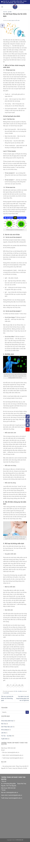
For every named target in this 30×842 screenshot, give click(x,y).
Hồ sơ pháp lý (5, 729)
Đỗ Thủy (18, 20)
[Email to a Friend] (16, 686)
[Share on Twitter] (13, 686)
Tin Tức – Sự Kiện (6, 736)
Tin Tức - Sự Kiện (7, 11)
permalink (6, 693)
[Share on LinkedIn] (22, 686)
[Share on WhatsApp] (7, 686)
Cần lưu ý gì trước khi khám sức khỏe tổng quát (7, 698)
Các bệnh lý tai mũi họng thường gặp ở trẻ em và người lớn (22, 698)
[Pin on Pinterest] (19, 686)
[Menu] (2, 6)
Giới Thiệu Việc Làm (7, 726)
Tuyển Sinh (4, 739)
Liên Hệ (3, 732)
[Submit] (27, 712)
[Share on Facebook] (10, 686)
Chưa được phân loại (7, 720)
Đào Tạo (3, 723)
